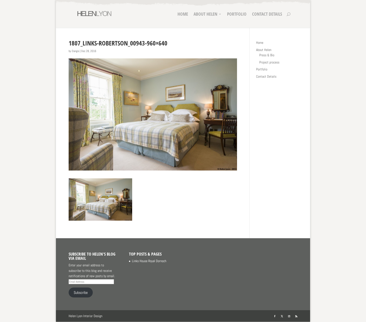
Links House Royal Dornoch (149, 261)
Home (182, 14)
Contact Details (267, 14)
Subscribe (81, 292)
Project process (269, 62)
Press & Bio (266, 55)
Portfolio (237, 14)
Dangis (75, 51)
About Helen (205, 14)
